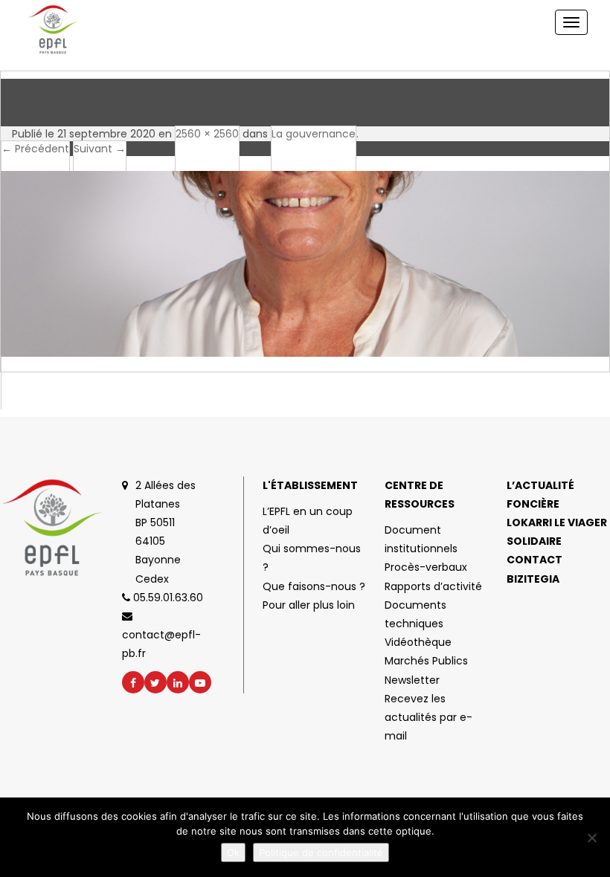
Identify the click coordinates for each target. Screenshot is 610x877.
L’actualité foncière (540, 494)
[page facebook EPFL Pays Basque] (133, 682)
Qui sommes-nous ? (312, 558)
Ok (233, 852)
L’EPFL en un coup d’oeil (308, 520)
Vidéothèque (418, 642)
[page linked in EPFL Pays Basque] (178, 682)
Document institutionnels (421, 539)
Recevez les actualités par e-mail (428, 717)
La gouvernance (314, 133)
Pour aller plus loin (309, 605)
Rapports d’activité (433, 586)
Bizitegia (533, 579)
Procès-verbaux (426, 567)
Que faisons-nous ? (314, 586)
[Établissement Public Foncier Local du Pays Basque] (69, 30)
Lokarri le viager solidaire (557, 531)
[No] (591, 837)
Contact (534, 559)
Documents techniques (415, 614)
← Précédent (35, 148)
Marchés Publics (426, 660)
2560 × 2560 (207, 133)
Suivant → (100, 148)
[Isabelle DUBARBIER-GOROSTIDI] (305, 282)
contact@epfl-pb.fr (161, 644)
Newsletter (412, 680)
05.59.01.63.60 (166, 597)
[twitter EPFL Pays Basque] (155, 682)
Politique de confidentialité (321, 852)
